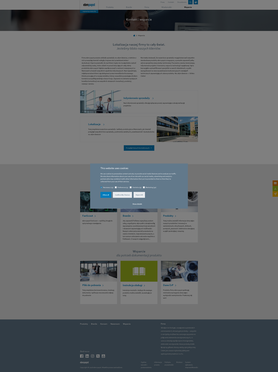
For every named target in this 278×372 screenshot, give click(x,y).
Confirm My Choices (122, 195)
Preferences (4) (122, 187)
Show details (137, 204)
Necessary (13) (108, 187)
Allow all (106, 195)
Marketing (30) (151, 187)
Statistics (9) (136, 187)
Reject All (139, 195)
